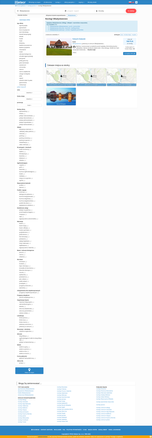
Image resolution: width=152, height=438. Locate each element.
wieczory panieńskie (26, 311)
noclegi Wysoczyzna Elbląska (104, 399)
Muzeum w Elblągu (91, 85)
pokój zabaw (24, 281)
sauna (22, 254)
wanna (22, 187)
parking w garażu (25, 140)
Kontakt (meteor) (47, 429)
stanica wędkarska (24, 71)
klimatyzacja (24, 154)
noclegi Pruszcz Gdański (64, 391)
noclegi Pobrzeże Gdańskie (104, 393)
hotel (20, 41)
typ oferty (20, 23)
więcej (74, 52)
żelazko (22, 160)
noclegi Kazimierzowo (63, 397)
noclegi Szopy (61, 401)
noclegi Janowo (61, 399)
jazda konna (23, 234)
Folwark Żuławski (79, 39)
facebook (35, 429)
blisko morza (24, 322)
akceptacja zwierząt (26, 129)
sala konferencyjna (25, 304)
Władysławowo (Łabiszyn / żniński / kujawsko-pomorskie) (66, 30)
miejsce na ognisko (26, 178)
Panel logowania (114, 429)
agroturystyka (23, 25)
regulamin (57, 429)
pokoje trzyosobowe (26, 122)
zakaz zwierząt (24, 144)
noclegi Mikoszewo (23, 418)
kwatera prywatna (24, 47)
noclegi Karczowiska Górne (65, 409)
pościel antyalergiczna (27, 297)
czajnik (22, 165)
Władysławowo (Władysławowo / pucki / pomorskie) (65, 26)
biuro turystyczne (24, 30)
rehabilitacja (24, 142)
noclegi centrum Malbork (103, 413)
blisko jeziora (24, 318)
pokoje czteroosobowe (26, 116)
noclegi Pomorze (101, 389)
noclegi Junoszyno (23, 412)
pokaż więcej (21, 87)
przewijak (23, 283)
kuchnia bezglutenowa (27, 196)
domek (21, 36)
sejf (21, 216)
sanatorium (22, 65)
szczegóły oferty (129, 53)
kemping (21, 43)
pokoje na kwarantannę (27, 342)
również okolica (22, 15)
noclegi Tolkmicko (23, 406)
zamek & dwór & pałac (25, 80)
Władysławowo (76, 43)
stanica (21, 69)
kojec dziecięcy (24, 266)
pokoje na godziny (25, 210)
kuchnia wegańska (25, 198)
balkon (22, 151)
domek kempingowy (25, 34)
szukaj (132, 11)
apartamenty (24, 111)
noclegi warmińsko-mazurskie (105, 402)
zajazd (21, 78)
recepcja (22, 214)
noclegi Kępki (61, 407)
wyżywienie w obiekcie (27, 205)
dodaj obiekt (102, 429)
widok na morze (25, 353)
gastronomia (23, 82)
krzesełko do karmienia (27, 268)
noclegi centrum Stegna (103, 415)
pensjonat (22, 58)
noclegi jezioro (100, 405)
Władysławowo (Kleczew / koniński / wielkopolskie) (64, 28)
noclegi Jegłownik (62, 403)
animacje (23, 261)
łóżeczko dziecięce (25, 270)
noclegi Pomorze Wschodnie (104, 391)
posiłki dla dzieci (25, 203)
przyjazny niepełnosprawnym (29, 292)
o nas (85, 429)
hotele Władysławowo (24, 393)
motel (21, 52)
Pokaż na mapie (29, 372)
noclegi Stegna (22, 410)
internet (22, 133)
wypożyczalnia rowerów (27, 247)
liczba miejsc (21, 96)
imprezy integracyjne (26, 302)
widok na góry (24, 347)
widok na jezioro (25, 349)
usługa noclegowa (24, 74)
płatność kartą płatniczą (27, 358)
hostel (21, 38)
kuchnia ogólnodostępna (27, 171)
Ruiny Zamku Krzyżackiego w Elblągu (61, 85)
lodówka (22, 176)
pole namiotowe (24, 63)
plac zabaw (23, 279)
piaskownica (24, 277)
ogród (22, 180)
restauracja (22, 85)
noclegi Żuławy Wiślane (103, 395)
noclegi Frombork (23, 420)
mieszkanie (22, 49)
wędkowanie (24, 245)
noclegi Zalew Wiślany (102, 397)
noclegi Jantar (22, 416)
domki (22, 113)
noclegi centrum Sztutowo (104, 409)
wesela (22, 306)
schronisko (22, 67)
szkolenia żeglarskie (26, 331)
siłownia (22, 257)
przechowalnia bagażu (27, 212)
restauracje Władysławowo (26, 395)
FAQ (64, 429)
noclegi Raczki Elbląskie (64, 405)
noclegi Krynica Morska (25, 414)
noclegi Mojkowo (62, 417)
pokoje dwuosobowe (26, 118)
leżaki (22, 174)
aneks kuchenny (25, 149)
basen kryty (23, 226)
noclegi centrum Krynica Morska (105, 418)
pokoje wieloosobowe (26, 124)
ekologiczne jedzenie (26, 194)
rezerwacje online (24, 20)
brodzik (22, 264)
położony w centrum (26, 326)
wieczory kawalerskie (26, 308)
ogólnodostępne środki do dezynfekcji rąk (30, 339)
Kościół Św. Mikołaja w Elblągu (122, 85)
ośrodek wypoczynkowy (26, 56)
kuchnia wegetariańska (27, 201)
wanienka (23, 288)
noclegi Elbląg (22, 400)
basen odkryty (24, 228)
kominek (22, 169)
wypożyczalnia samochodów (28, 219)
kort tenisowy (24, 236)
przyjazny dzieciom (26, 285)
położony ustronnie (26, 324)
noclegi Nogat (61, 413)
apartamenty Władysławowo (26, 389)
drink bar (23, 192)
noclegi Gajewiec (62, 419)
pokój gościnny (23, 60)
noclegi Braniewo (62, 387)
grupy (22, 363)
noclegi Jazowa (61, 415)
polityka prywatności (74, 429)
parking (22, 136)
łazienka (22, 156)
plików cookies (42, 436)
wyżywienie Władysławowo (26, 391)
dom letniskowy (23, 32)
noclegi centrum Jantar (103, 420)
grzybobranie (24, 232)
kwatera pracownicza (25, 45)
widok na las (24, 351)
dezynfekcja (23, 336)
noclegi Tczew (22, 422)
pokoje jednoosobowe (26, 120)
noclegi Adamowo (62, 393)
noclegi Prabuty (61, 389)
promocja (20, 102)
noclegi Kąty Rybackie (24, 404)
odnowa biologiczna (25, 54)
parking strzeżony (25, 138)
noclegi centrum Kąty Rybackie (105, 411)
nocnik (22, 272)
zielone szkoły (24, 313)
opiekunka (23, 274)
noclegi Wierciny (62, 411)
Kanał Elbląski (61, 104)
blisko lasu (23, 320)
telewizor (23, 158)
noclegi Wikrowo (62, 395)
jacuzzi (22, 252)
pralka (22, 185)
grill (21, 167)
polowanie (23, 239)
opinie (134, 34)
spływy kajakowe (25, 241)
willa (20, 76)
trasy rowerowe (24, 243)
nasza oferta (92, 429)
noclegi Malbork (22, 408)
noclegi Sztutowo (23, 402)
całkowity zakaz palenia (27, 131)
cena (18, 90)
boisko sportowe (25, 230)
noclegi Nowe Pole (62, 421)
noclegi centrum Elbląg (103, 407)
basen (22, 223)
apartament (22, 28)
